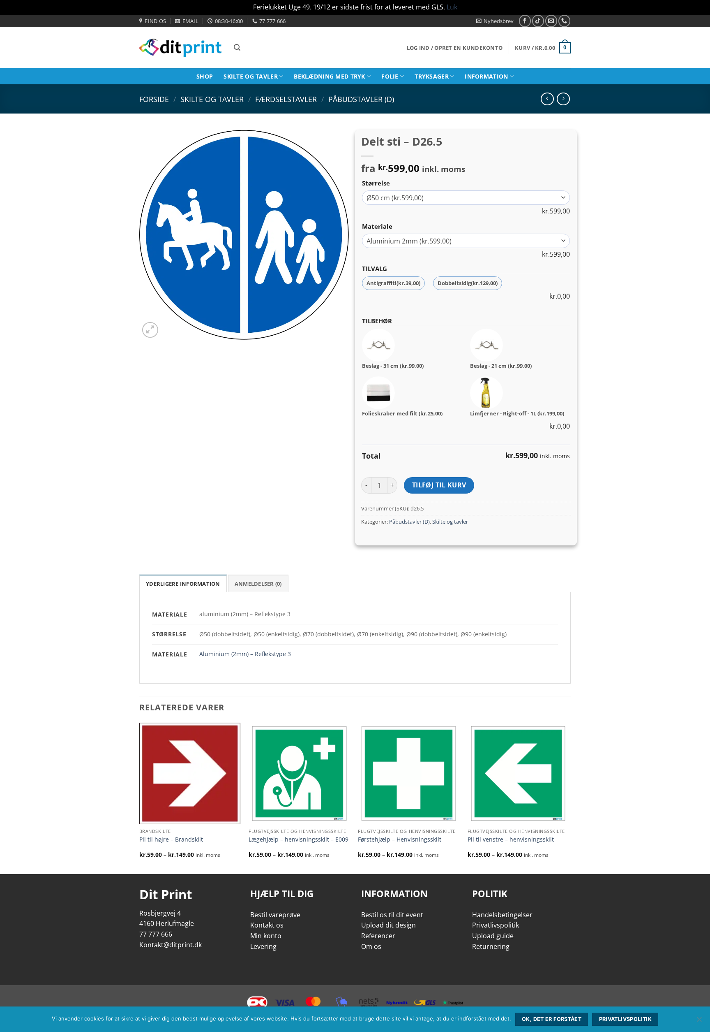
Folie (389, 76)
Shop (204, 76)
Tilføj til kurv (439, 484)
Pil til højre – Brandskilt (171, 839)
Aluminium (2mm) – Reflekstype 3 (245, 654)
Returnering (490, 946)
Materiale (377, 226)
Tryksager (432, 76)
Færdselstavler (286, 99)
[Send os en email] (551, 21)
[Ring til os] (564, 21)
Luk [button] (452, 7)
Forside (154, 99)
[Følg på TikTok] (538, 21)
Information (486, 76)
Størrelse (376, 183)
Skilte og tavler (251, 76)
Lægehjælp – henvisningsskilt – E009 (298, 839)
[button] (495, 21)
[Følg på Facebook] (525, 21)
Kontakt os (267, 925)
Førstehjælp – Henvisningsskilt (399, 839)
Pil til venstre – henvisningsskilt (511, 839)
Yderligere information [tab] (183, 583)
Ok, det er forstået (551, 1019)
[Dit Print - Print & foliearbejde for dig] (180, 48)
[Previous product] (563, 99)
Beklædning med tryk (329, 76)
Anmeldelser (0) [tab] (258, 583)
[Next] (568, 797)
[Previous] (140, 797)
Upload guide (493, 935)
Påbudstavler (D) (361, 99)
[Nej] (699, 1021)
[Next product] (547, 99)
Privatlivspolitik (495, 925)
